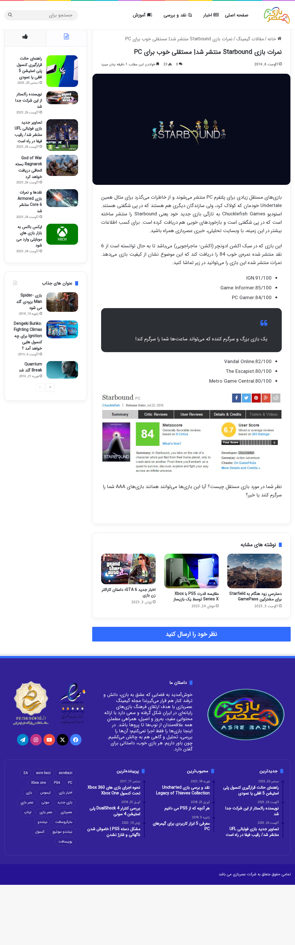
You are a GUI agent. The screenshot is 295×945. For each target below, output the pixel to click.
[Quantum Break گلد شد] (62, 370)
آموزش (140, 15)
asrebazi (65, 773)
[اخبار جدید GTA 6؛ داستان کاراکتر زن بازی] (128, 569)
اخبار (208, 15)
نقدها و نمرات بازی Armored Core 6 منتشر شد (30, 201)
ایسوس (45, 792)
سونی (45, 802)
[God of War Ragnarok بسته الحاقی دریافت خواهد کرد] (62, 165)
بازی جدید (64, 802)
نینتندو (42, 822)
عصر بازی (45, 812)
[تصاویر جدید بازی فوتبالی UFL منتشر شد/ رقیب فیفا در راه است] (62, 135)
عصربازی (66, 812)
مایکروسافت (63, 822)
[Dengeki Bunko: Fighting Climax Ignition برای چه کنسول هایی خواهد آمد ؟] (62, 329)
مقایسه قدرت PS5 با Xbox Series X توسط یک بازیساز (196, 596)
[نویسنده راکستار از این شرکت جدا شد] (62, 97)
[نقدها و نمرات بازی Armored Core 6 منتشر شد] (62, 198)
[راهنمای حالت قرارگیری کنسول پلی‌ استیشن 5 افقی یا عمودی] (62, 71)
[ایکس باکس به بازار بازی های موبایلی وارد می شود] (62, 234)
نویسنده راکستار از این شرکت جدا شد (28, 100)
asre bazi (43, 773)
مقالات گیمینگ (250, 39)
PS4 (57, 782)
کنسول (39, 831)
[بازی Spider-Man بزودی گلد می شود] (62, 302)
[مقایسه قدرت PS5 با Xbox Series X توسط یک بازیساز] (191, 571)
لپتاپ (27, 812)
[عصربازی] (277, 15)
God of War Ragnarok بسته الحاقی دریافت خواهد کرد (28, 167)
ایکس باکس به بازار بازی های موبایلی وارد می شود (29, 236)
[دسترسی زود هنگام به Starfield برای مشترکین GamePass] (254, 571)
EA (26, 773)
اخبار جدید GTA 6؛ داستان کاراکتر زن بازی (129, 592)
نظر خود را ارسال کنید (191, 634)
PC (70, 782)
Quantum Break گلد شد (30, 367)
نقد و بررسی (176, 15)
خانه (272, 39)
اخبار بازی (65, 792)
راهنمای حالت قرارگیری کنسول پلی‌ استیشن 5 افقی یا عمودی (29, 67)
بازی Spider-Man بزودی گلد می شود (29, 301)
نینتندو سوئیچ (62, 831)
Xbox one (38, 782)
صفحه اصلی (236, 15)
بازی (29, 792)
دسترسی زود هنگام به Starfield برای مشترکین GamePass (255, 596)
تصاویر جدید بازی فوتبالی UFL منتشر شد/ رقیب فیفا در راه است (28, 131)
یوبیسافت (65, 841)
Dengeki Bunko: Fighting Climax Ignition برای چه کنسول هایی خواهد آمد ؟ (28, 336)
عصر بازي (26, 802)
